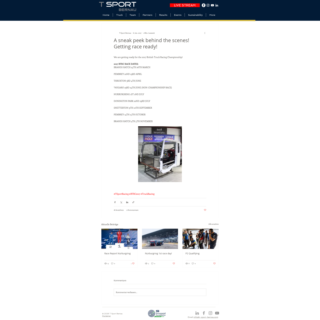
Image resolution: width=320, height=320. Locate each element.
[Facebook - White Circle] (204, 5)
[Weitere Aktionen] (204, 32)
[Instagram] (210, 313)
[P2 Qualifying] (200, 239)
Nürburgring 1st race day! (158, 253)
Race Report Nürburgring (117, 253)
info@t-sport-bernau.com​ (206, 317)
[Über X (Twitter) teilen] (121, 202)
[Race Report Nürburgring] (119, 239)
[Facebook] (203, 313)
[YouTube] (212, 5)
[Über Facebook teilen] (115, 202)
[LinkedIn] (217, 5)
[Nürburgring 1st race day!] (160, 239)
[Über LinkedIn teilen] (127, 202)
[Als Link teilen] (133, 202)
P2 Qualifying (193, 253)
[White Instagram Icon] (208, 5)
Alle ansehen (213, 224)
